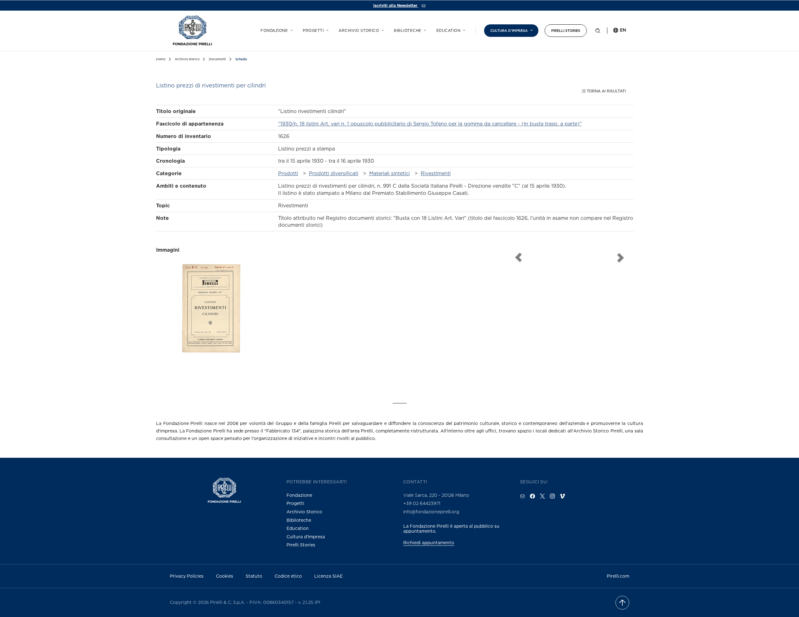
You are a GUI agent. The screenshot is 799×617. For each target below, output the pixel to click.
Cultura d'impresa (509, 30)
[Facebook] (532, 496)
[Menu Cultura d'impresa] (530, 29)
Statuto (254, 576)
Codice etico (288, 576)
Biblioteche (407, 30)
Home (160, 59)
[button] (598, 32)
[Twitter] (542, 496)
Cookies (224, 576)
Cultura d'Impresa (306, 536)
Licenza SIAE (328, 576)
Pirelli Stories (565, 30)
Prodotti (288, 173)
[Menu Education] (463, 29)
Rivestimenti (436, 173)
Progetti (313, 30)
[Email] (522, 496)
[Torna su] (622, 603)
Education (448, 30)
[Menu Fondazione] (290, 29)
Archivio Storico (304, 511)
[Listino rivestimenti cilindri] (211, 319)
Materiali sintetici (389, 173)
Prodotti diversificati (333, 173)
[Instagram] (552, 496)
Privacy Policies (186, 576)
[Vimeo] (562, 496)
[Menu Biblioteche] (424, 29)
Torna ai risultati (606, 91)
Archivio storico (359, 30)
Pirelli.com (618, 576)
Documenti (217, 59)
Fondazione (274, 30)
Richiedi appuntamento (428, 542)
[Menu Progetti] (326, 29)
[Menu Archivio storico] (381, 29)
